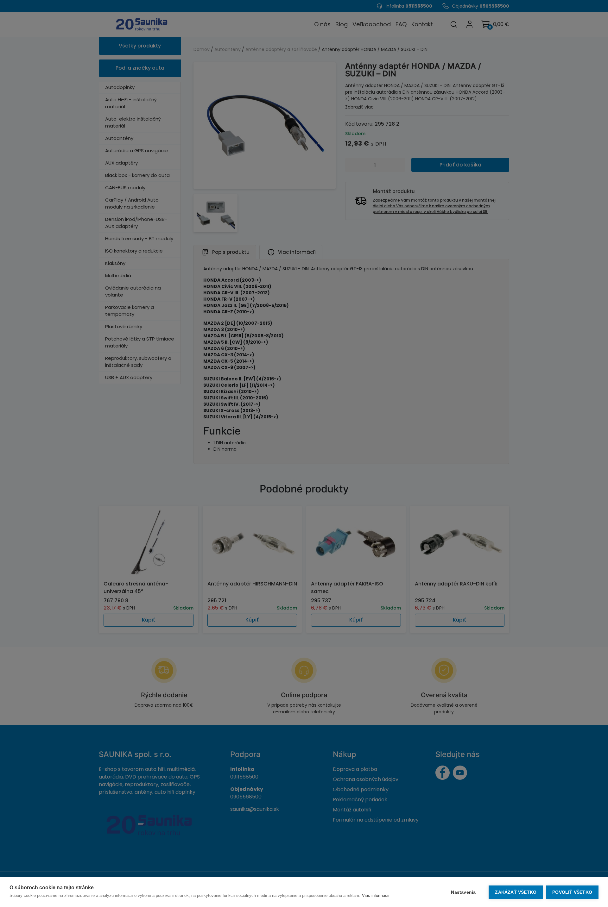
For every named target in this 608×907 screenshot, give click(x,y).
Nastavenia (463, 892)
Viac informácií (376, 895)
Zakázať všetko (515, 892)
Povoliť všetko (572, 892)
